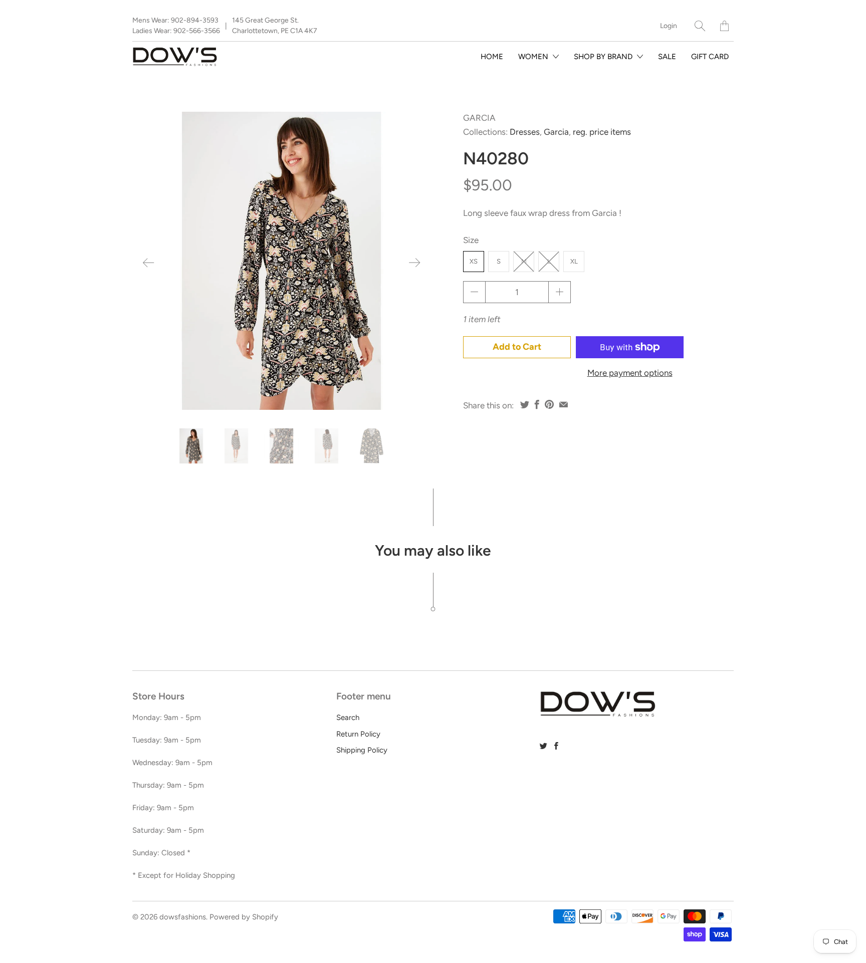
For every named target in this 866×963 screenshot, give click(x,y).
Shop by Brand (604, 56)
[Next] (414, 263)
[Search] (700, 26)
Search (347, 717)
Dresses (525, 132)
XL (574, 261)
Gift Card (710, 56)
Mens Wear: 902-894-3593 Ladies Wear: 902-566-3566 (176, 25)
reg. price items (602, 132)
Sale (667, 56)
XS (474, 261)
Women (534, 56)
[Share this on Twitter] (525, 404)
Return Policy (358, 734)
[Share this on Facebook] (537, 404)
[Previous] (148, 263)
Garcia (479, 118)
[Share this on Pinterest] (549, 404)
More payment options (630, 373)
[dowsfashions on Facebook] (556, 746)
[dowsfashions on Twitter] (543, 746)
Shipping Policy (361, 750)
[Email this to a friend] (563, 404)
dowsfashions (182, 916)
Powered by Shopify (243, 916)
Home (492, 56)
